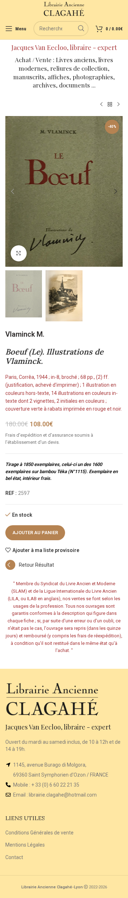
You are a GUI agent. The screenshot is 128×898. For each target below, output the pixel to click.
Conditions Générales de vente (39, 833)
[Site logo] (64, 8)
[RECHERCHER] (81, 28)
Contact (14, 857)
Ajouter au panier (35, 532)
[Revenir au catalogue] (110, 104)
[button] (12, 191)
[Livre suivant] (118, 104)
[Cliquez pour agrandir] (19, 253)
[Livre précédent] (101, 104)
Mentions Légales (25, 845)
